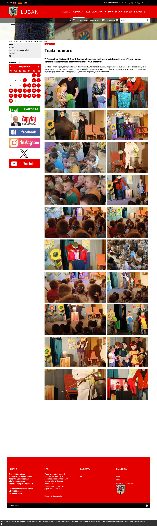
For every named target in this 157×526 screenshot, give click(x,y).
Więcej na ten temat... (138, 521)
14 (29, 85)
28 (29, 96)
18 (15, 91)
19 (20, 91)
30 (38, 96)
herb (118, 480)
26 (20, 96)
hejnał (118, 477)
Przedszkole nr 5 (41, 41)
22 (34, 91)
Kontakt (111, 20)
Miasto (66, 11)
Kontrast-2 (138, 3)
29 (34, 96)
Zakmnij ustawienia (147, 3)
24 (11, 96)
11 (15, 85)
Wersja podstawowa (128, 3)
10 (11, 85)
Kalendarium (96, 20)
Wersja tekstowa (142, 3)
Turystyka (114, 11)
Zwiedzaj (31, 109)
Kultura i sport (95, 11)
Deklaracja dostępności (53, 496)
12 (20, 85)
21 (29, 91)
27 (25, 96)
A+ (119, 3)
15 (34, 85)
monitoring (83, 20)
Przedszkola (28, 41)
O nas (11, 47)
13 (25, 85)
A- (125, 3)
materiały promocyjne (124, 483)
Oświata (78, 11)
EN (14, 3)
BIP (70, 20)
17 (11, 91)
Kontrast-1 (135, 3)
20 (25, 91)
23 (38, 91)
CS (25, 3)
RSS (143, 506)
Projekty (139, 11)
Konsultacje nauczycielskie (19, 50)
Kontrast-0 (132, 3)
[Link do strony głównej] (23, 12)
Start (11, 41)
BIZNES (127, 11)
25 (15, 96)
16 (38, 85)
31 (11, 101)
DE (20, 3)
